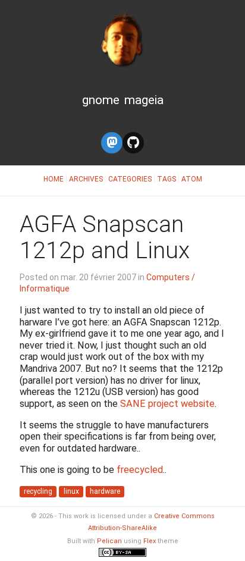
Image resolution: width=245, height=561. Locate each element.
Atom (191, 179)
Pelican (109, 541)
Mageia (144, 100)
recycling (38, 492)
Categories (130, 179)
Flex (149, 541)
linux (71, 492)
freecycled (140, 469)
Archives (86, 179)
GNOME (101, 100)
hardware (105, 492)
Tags (166, 179)
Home (53, 179)
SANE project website (167, 403)
